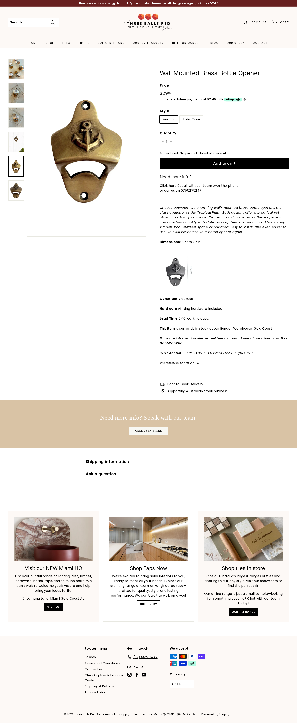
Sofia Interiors (111, 43)
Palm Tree (191, 119)
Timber (84, 43)
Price (164, 85)
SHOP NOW (148, 604)
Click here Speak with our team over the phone (199, 185)
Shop (50, 43)
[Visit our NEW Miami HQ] (53, 539)
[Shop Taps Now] (148, 539)
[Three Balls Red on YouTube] (144, 674)
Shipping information (107, 461)
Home (33, 43)
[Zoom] (86, 147)
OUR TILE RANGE (243, 612)
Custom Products (148, 43)
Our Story (236, 43)
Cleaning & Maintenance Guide (104, 677)
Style (164, 110)
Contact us (94, 669)
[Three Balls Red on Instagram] (129, 674)
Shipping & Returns (99, 686)
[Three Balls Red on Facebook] (137, 674)
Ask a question (101, 474)
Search (90, 657)
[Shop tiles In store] (243, 539)
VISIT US (53, 607)
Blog (214, 43)
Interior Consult (187, 43)
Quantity (168, 133)
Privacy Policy (95, 692)
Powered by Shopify (215, 714)
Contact (260, 43)
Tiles (66, 43)
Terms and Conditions (102, 663)
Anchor (169, 119)
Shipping (186, 153)
